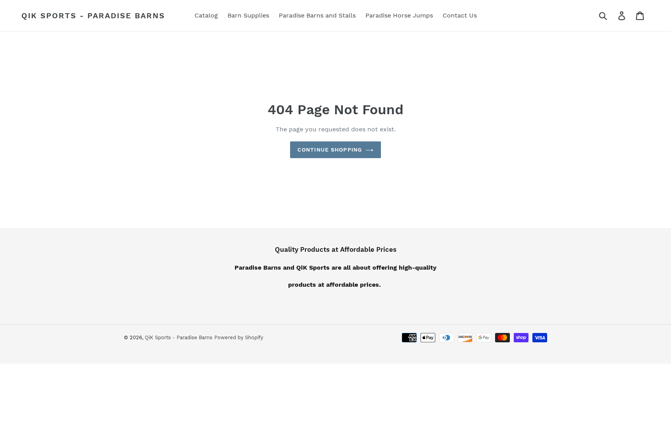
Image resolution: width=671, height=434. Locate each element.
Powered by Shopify (238, 337)
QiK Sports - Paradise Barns (93, 15)
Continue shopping (329, 149)
